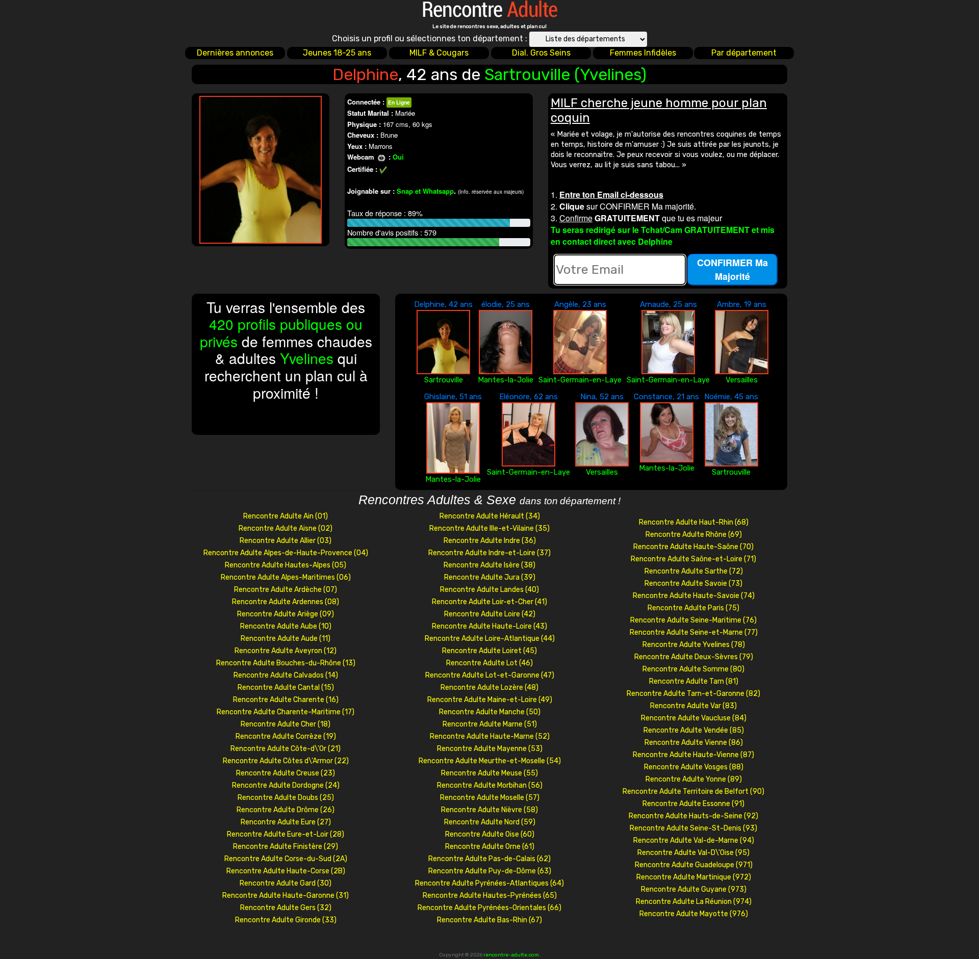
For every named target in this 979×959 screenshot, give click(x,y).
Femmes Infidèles (643, 53)
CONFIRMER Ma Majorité (732, 269)
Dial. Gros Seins (541, 53)
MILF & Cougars (439, 53)
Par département (744, 53)
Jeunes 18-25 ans (337, 53)
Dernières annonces (235, 53)
